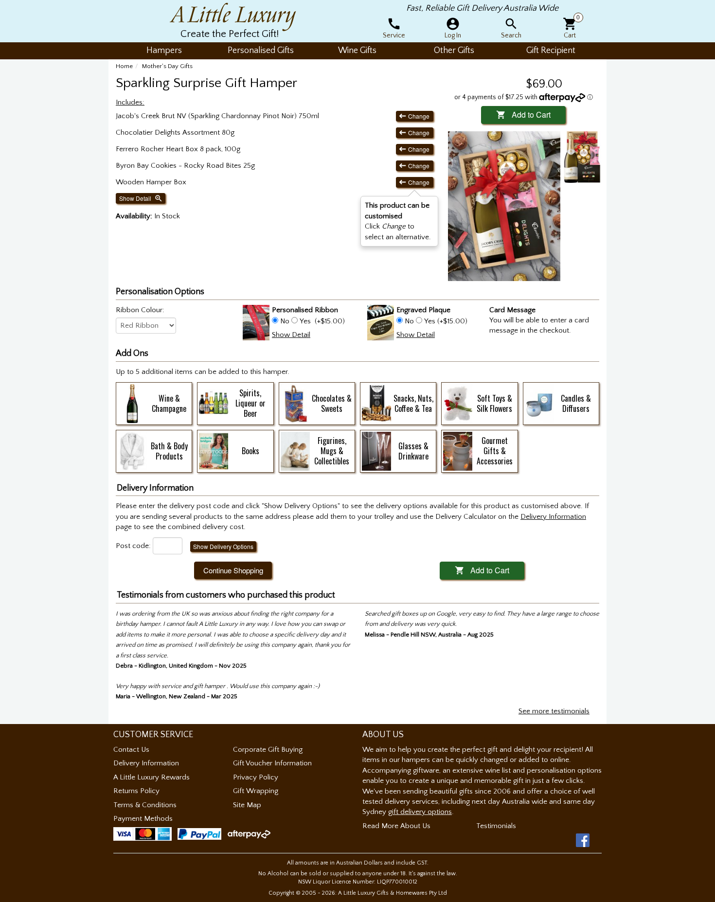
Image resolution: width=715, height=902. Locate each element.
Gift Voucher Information (272, 763)
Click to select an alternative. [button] (398, 221)
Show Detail (141, 198)
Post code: (133, 546)
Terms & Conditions (145, 805)
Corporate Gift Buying (268, 749)
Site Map (247, 805)
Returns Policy (136, 791)
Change (414, 116)
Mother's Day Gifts (167, 66)
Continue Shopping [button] (233, 570)
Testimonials (496, 826)
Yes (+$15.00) (444, 321)
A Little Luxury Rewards (151, 777)
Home (124, 66)
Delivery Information (146, 763)
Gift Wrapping (255, 791)
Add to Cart (523, 114)
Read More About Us (396, 826)
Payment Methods (143, 818)
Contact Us (131, 749)
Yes (305, 321)
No (284, 321)
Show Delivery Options (223, 546)
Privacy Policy (255, 777)
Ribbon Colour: (140, 310)
